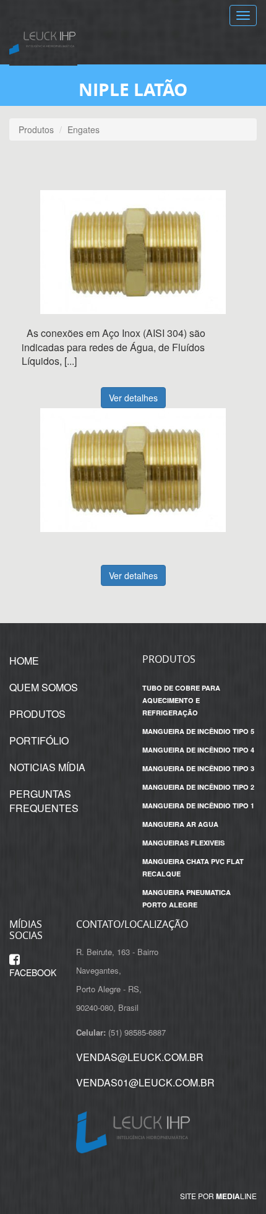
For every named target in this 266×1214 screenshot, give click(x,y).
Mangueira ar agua (180, 824)
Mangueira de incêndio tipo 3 (198, 768)
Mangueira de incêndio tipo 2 (198, 787)
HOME (24, 660)
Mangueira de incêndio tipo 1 (198, 805)
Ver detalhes (133, 397)
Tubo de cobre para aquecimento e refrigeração (181, 700)
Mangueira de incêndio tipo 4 (198, 749)
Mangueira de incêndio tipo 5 (198, 731)
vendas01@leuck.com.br (145, 1082)
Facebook (32, 972)
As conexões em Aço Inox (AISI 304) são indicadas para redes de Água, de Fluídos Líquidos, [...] (113, 347)
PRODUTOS (37, 714)
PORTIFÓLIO (39, 740)
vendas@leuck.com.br (140, 1057)
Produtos (36, 129)
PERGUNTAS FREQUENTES (44, 801)
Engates (83, 129)
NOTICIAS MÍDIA (47, 767)
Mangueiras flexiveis (183, 842)
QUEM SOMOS (43, 687)
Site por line (218, 1196)
